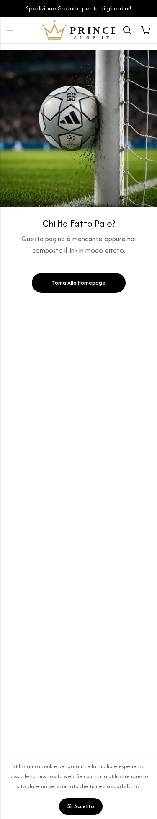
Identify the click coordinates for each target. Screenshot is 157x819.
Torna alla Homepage (79, 283)
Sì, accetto (80, 806)
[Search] (127, 30)
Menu (9, 30)
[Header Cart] (146, 30)
